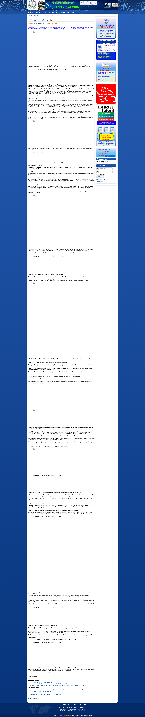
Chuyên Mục (75, 12)
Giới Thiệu (38, 12)
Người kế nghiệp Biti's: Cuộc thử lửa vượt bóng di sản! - (44, 682)
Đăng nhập (100, 176)
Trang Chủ (32, 12)
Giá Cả (68, 12)
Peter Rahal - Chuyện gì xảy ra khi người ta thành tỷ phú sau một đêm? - (47, 696)
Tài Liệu (57, 12)
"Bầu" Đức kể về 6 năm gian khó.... (41, 20)
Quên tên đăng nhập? (100, 179)
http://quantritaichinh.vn (67, 715)
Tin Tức (45, 12)
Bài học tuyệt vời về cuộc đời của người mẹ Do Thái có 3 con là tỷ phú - (47, 694)
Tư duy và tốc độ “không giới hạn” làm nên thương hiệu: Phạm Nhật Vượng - (48, 693)
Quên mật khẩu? (99, 181)
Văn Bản (63, 12)
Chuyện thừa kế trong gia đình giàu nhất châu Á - (42, 691)
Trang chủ (30, 15)
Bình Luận (51, 12)
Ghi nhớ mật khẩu (101, 174)
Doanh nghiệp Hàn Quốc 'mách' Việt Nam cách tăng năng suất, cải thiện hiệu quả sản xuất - (51, 683)
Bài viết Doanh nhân (37, 15)
